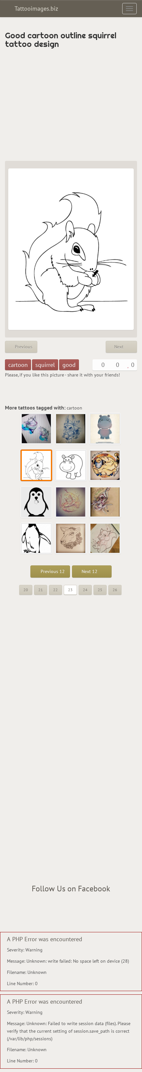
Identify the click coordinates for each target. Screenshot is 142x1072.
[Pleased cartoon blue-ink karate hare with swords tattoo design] (71, 429)
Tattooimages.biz (35, 8)
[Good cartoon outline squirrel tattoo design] (36, 465)
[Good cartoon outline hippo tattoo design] (71, 465)
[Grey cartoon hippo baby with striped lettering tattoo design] (105, 429)
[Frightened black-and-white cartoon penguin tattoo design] (36, 538)
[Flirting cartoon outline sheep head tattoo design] (71, 538)
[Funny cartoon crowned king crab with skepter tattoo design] (71, 502)
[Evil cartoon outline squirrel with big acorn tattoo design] (105, 538)
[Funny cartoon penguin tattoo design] (36, 502)
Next (119, 347)
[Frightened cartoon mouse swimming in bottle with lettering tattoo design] (105, 502)
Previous (23, 347)
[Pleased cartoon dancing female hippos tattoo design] (36, 429)
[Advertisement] (71, 104)
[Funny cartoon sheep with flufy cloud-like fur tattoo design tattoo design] (105, 465)
